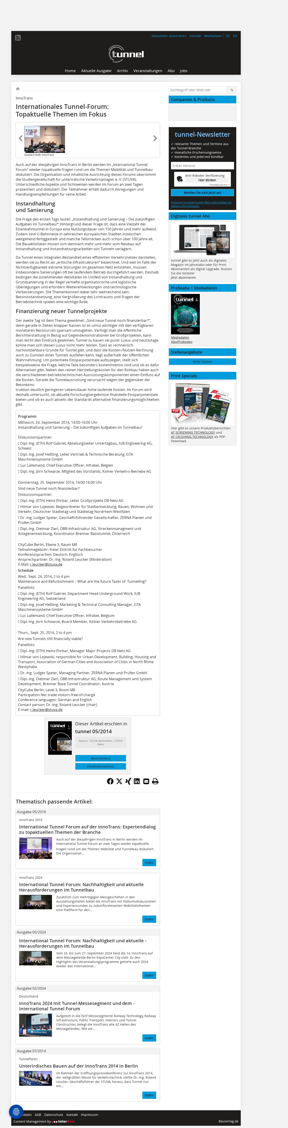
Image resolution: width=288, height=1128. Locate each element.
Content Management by (33, 1121)
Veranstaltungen (147, 70)
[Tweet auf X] (119, 783)
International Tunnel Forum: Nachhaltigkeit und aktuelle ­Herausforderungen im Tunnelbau (82, 943)
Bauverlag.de (228, 1121)
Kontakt (195, 36)
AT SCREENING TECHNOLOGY (193, 432)
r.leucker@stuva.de (46, 564)
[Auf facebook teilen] (110, 783)
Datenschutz (53, 1115)
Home (70, 70)
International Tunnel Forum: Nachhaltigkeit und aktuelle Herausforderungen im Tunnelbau (81, 887)
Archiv (122, 70)
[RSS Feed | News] (18, 37)
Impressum (89, 1115)
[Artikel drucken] (155, 781)
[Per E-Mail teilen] (146, 781)
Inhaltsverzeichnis (100, 766)
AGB (38, 1115)
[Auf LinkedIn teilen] (137, 783)
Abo (171, 70)
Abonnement (100, 758)
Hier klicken (207, 180)
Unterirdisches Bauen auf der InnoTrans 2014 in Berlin (78, 1066)
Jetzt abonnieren (183, 277)
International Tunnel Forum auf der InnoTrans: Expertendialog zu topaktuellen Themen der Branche (87, 829)
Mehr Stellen (202, 362)
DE (228, 36)
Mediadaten (213, 36)
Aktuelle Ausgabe (96, 70)
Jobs (183, 70)
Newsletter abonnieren (169, 36)
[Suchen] (231, 89)
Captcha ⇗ (219, 184)
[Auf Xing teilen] (128, 783)
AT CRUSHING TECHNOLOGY (192, 437)
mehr (149, 862)
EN (235, 36)
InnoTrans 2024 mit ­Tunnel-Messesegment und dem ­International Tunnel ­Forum (76, 1006)
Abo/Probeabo (181, 342)
